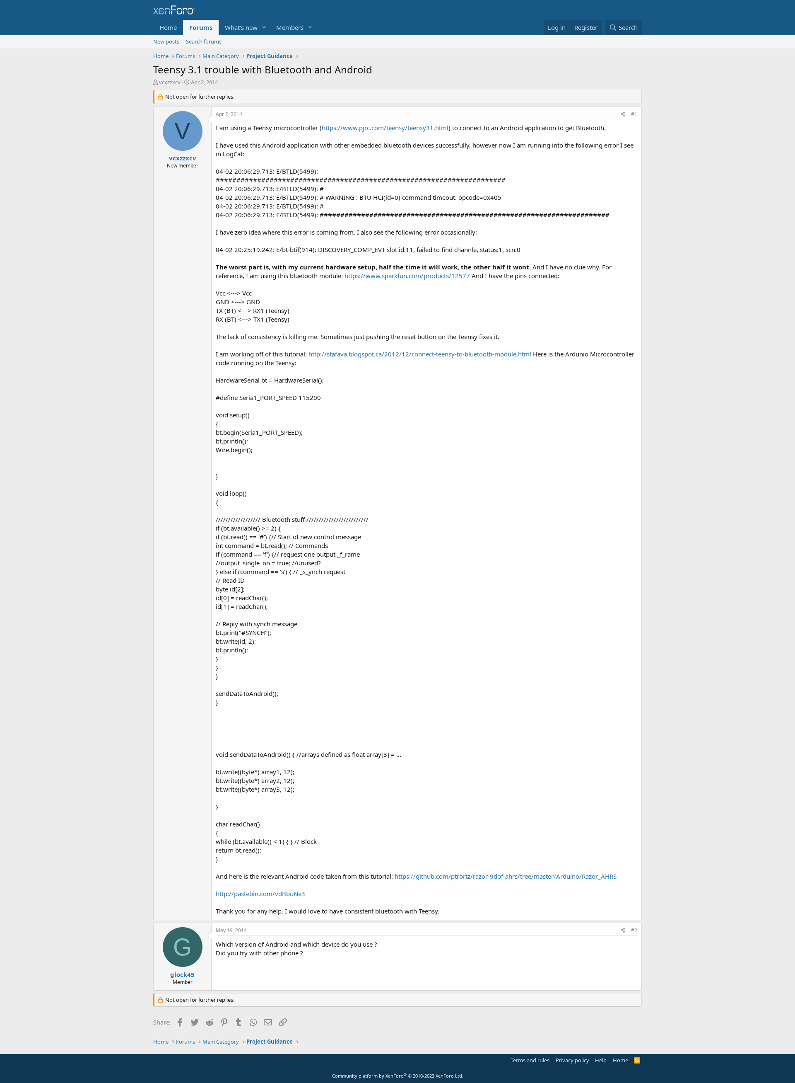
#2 (634, 930)
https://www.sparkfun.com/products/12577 (407, 275)
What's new (241, 27)
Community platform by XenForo (397, 1076)
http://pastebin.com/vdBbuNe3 (260, 893)
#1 (634, 114)
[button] (264, 27)
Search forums (204, 41)
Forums (200, 27)
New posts (166, 41)
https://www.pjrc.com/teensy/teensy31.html (385, 128)
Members (290, 27)
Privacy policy (572, 1060)
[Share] (623, 114)
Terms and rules (530, 1060)
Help (601, 1060)
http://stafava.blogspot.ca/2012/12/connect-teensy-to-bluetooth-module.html (419, 354)
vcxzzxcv (170, 82)
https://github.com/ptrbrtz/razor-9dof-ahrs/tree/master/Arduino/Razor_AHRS (506, 876)
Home (168, 27)
